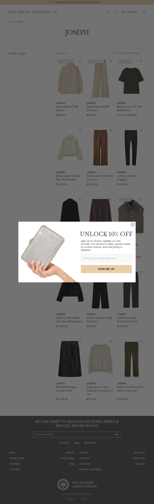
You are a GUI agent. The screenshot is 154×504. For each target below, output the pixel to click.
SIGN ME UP (106, 269)
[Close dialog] (132, 224)
